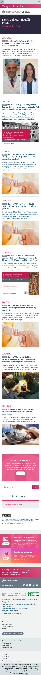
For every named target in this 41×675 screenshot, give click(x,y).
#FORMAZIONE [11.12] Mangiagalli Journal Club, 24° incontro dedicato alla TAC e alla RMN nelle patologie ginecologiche (20, 107)
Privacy (4, 654)
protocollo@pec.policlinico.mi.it (12, 613)
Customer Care (7, 624)
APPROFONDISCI (18, 674)
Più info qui (20, 523)
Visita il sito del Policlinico (10, 574)
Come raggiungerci (8, 626)
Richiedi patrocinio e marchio (11, 661)
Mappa (4, 629)
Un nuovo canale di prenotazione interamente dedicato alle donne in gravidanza (18, 411)
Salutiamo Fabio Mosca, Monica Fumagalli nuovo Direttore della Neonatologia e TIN (18, 43)
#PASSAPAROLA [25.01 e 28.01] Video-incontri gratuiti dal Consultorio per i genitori (20, 307)
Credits (4, 659)
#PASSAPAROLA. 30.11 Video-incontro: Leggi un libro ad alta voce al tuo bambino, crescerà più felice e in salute (19, 359)
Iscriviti (20, 473)
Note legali (5, 656)
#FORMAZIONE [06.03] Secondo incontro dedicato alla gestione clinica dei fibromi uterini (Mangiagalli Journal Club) (19, 258)
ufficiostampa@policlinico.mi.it (15, 504)
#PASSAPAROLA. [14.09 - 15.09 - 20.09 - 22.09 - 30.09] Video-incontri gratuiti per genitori (18, 156)
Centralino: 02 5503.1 (11, 580)
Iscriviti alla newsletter (14, 633)
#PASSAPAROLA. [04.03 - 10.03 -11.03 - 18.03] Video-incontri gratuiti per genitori (19, 206)
